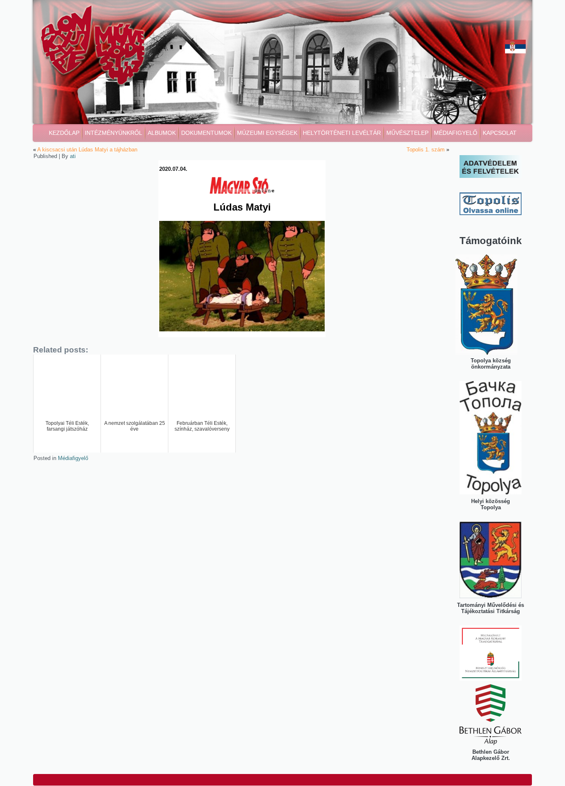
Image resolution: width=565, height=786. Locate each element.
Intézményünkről (113, 132)
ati (73, 156)
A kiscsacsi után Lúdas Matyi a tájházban (87, 149)
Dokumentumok (206, 132)
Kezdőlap (64, 132)
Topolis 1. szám (426, 149)
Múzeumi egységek (267, 132)
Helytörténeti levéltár (342, 132)
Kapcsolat (500, 132)
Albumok (162, 132)
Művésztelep (407, 132)
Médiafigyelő (455, 132)
